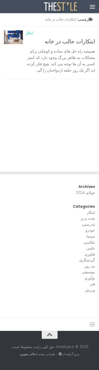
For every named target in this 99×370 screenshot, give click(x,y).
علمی (90, 248)
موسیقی (88, 272)
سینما (91, 236)
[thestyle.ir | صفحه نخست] (55, 6)
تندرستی (88, 224)
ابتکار (29, 32)
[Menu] (92, 6)
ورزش (90, 290)
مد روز (89, 266)
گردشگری (87, 260)
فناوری (89, 254)
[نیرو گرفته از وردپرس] (60, 354)
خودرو (90, 230)
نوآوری (89, 278)
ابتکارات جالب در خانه (70, 41)
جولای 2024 (85, 192)
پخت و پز (88, 218)
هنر (92, 283)
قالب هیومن (27, 354)
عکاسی (89, 242)
